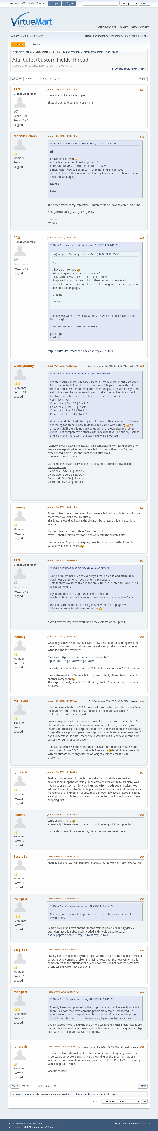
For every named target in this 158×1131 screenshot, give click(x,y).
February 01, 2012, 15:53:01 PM (63, 949)
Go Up (15, 1086)
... (55, 78)
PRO (17, 89)
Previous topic (121, 68)
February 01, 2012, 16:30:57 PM (63, 991)
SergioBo (20, 856)
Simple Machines (34, 1123)
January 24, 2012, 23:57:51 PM (62, 89)
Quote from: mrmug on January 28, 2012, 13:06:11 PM (81, 567)
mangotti (21, 898)
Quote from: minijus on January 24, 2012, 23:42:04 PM (81, 373)
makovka (21, 701)
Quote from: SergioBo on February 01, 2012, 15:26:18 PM (83, 906)
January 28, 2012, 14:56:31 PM (62, 636)
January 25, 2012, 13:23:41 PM (62, 135)
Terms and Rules (130, 1123)
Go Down (17, 78)
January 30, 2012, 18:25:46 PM (62, 772)
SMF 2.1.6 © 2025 (16, 1123)
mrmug (19, 507)
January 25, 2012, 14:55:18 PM (62, 237)
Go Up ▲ (145, 1123)
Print (143, 78)
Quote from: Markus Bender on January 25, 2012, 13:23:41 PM (85, 245)
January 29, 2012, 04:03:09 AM (62, 700)
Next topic (139, 68)
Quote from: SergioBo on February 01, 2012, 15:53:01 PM (83, 999)
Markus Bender (25, 136)
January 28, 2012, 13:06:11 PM (62, 507)
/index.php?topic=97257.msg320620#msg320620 (78, 935)
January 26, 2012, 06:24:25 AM (62, 365)
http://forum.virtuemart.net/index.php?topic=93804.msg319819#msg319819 (78, 659)
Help (117, 1123)
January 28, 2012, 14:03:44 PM (62, 560)
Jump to (96, 1101)
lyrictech (20, 772)
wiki (146, 36)
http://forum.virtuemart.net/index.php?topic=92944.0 (80, 351)
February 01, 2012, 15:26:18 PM (63, 856)
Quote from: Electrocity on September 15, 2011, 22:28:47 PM (84, 143)
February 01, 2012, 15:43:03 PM (63, 898)
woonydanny (24, 366)
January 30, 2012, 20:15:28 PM (62, 814)
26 (59, 78)
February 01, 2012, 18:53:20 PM (63, 1046)
